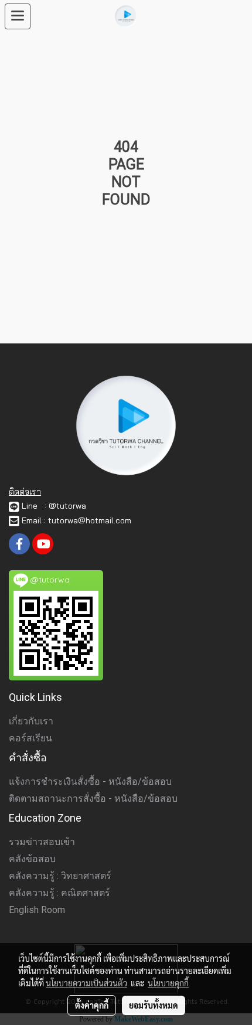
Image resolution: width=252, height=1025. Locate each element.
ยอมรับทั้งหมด (153, 1005)
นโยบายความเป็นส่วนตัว (86, 983)
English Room (37, 909)
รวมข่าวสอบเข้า (42, 841)
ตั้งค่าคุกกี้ (91, 1005)
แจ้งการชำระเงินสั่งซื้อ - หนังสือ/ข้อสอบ (90, 781)
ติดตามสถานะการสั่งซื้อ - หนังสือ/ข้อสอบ (93, 798)
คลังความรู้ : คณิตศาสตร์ (59, 892)
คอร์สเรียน (30, 738)
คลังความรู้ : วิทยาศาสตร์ (60, 875)
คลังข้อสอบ (32, 858)
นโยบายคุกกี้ (168, 983)
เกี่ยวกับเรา (31, 721)
